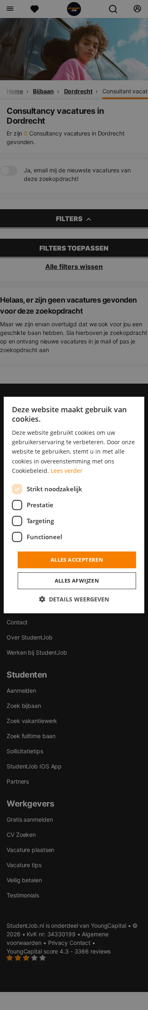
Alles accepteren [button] (77, 559)
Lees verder (67, 470)
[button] (74, 599)
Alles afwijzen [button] (77, 580)
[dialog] (74, 505)
